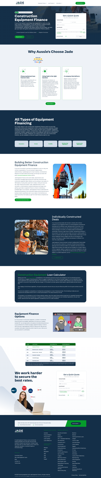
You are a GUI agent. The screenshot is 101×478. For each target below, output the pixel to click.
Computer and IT (61, 442)
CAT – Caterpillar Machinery (64, 438)
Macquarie (46, 451)
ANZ (45, 453)
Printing (74, 461)
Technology (60, 465)
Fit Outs (74, 450)
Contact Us (17, 461)
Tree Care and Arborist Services (63, 468)
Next (81, 36)
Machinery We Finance (63, 430)
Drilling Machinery (62, 448)
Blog (16, 459)
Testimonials (17, 463)
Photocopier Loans (62, 461)
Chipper (74, 438)
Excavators (60, 450)
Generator (74, 452)
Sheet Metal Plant (76, 463)
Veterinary (74, 467)
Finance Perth (47, 436)
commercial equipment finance (24, 175)
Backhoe (74, 432)
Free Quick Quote (19, 455)
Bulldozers (60, 436)
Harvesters (74, 453)
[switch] (84, 32)
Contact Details (60, 19)
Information (58, 3)
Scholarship (81, 475)
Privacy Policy (75, 475)
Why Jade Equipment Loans (21, 457)
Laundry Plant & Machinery (78, 455)
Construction (61, 444)
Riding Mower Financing (63, 463)
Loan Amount (59, 27)
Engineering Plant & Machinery (79, 448)
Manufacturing (75, 457)
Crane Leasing (75, 444)
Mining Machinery (62, 459)
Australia (46, 432)
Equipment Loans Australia (50, 430)
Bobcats (74, 434)
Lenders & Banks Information (47, 444)
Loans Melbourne (48, 440)
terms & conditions (63, 391)
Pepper (45, 459)
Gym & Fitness (61, 453)
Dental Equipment (62, 446)
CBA (45, 455)
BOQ (45, 449)
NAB (45, 457)
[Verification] (67, 36)
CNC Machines (61, 440)
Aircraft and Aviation (62, 432)
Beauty (59, 434)
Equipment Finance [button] (42, 3)
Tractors (74, 465)
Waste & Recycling (62, 470)
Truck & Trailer (75, 440)
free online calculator (31, 277)
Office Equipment (76, 459)
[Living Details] (70, 36)
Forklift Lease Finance (62, 452)
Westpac (46, 447)
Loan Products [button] (51, 3)
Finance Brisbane (48, 434)
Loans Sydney (47, 438)
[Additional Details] (72, 36)
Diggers (74, 446)
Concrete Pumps (76, 442)
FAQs (85, 475)
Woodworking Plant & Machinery (77, 470)
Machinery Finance (62, 457)
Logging (59, 455)
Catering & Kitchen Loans (78, 436)
